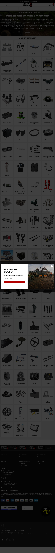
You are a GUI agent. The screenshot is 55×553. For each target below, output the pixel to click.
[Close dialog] (52, 266)
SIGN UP (14, 282)
